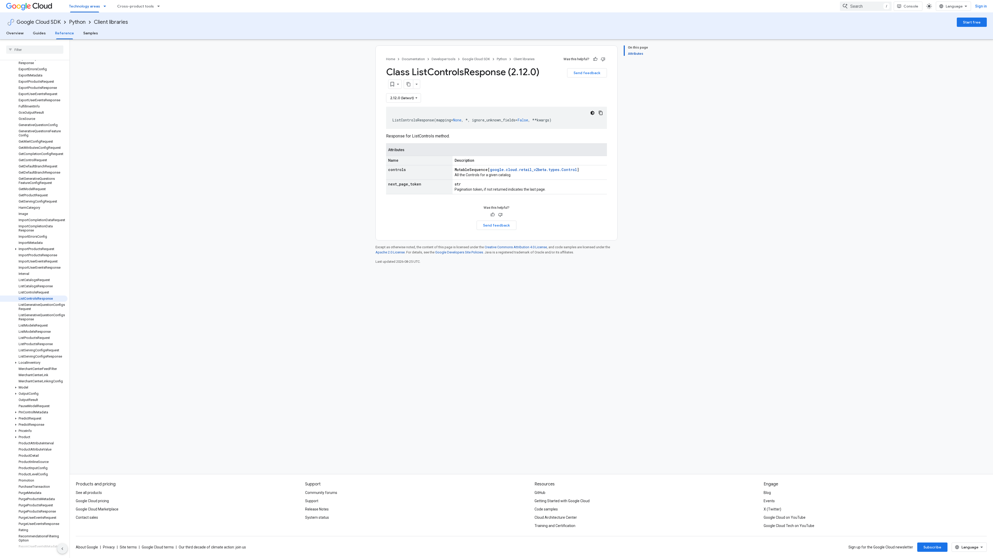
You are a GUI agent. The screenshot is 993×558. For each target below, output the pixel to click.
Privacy (109, 547)
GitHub (540, 493)
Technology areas (84, 6)
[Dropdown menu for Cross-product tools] (160, 6)
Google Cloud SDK (39, 22)
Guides (39, 33)
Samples (90, 33)
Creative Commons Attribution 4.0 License (516, 247)
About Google (87, 547)
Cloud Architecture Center (556, 517)
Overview (15, 33)
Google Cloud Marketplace (97, 509)
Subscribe (932, 547)
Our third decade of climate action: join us (212, 547)
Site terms (128, 547)
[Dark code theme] (592, 113)
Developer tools (443, 59)
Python (77, 22)
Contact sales (87, 517)
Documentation (413, 59)
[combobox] (866, 6)
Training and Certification (555, 526)
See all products (89, 493)
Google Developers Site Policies (459, 252)
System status (317, 517)
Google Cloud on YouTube (785, 517)
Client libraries (111, 22)
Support (311, 501)
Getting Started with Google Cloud (562, 501)
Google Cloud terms (158, 547)
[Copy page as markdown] (408, 84)
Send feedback (587, 73)
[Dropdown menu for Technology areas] (106, 6)
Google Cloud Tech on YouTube (789, 526)
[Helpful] (595, 59)
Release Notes (317, 509)
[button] (33, 249)
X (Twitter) (772, 509)
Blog (767, 493)
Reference (64, 33)
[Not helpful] (603, 59)
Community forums (321, 493)
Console (911, 6)
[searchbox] (34, 49)
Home (390, 59)
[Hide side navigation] (62, 549)
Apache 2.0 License (390, 252)
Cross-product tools (135, 6)
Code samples (546, 509)
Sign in (981, 6)
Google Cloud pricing (92, 501)
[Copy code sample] (601, 113)
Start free (972, 22)
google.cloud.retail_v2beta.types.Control (533, 169)
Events (769, 501)
